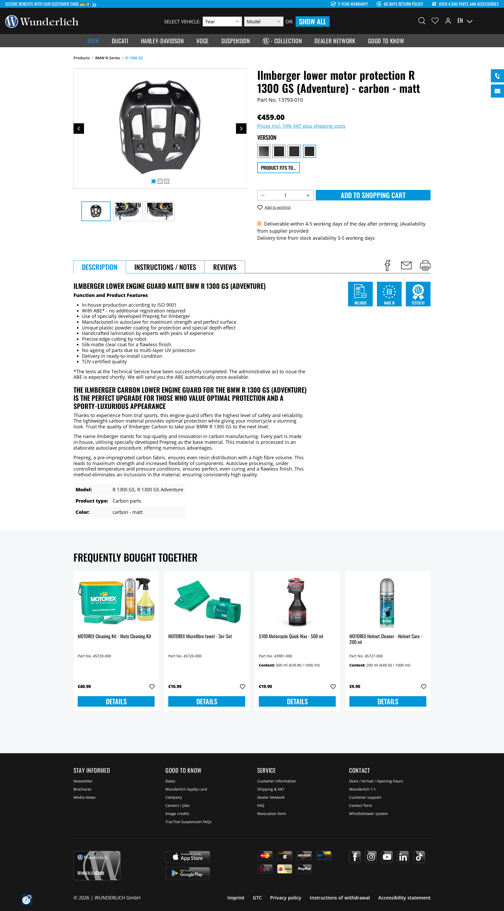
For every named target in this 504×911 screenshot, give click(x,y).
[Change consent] (27, 899)
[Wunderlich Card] (97, 865)
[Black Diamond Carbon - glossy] (263, 151)
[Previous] (79, 128)
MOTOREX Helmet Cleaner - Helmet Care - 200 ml (385, 639)
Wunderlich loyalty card (186, 789)
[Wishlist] (435, 20)
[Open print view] (425, 265)
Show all (312, 21)
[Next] (241, 128)
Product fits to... (278, 167)
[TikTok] (419, 857)
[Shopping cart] (495, 20)
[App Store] (187, 857)
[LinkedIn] (403, 857)
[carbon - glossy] (294, 151)
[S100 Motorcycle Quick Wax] (297, 602)
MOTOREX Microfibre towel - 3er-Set (200, 636)
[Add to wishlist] (152, 686)
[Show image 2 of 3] (160, 181)
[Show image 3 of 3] (166, 181)
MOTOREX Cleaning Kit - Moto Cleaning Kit (114, 636)
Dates (170, 781)
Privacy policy (285, 897)
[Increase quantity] (308, 195)
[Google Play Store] (187, 873)
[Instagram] (371, 857)
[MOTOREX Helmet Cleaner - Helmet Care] (387, 602)
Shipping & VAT (270, 789)
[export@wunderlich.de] (497, 91)
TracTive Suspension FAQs (188, 821)
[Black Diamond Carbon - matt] (279, 151)
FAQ (260, 805)
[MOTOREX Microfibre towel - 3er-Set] (206, 602)
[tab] (99, 266)
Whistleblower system (368, 813)
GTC (257, 897)
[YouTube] (387, 857)
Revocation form (271, 813)
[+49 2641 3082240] (497, 75)
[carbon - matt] (309, 151)
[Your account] (448, 20)
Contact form (360, 805)
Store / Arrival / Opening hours (376, 781)
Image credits (177, 813)
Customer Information (276, 781)
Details (116, 701)
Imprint (235, 897)
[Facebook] (355, 857)
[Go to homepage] (42, 21)
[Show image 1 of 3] (153, 181)
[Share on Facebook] (387, 265)
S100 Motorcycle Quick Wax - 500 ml (291, 636)
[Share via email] (406, 265)
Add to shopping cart (373, 195)
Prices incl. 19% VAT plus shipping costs (301, 126)
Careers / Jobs (177, 805)
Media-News (85, 797)
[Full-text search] (421, 20)
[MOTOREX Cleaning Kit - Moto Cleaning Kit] (116, 602)
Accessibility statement (404, 897)
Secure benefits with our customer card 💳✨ (47, 4)
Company (173, 797)
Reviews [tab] (225, 267)
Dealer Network (271, 797)
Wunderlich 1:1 (362, 789)
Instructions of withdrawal (340, 897)
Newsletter (83, 781)
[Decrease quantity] (262, 195)
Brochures (83, 789)
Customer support (365, 797)
